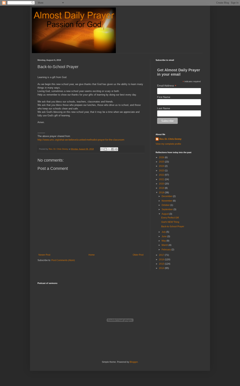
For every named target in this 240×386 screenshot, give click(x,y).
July (164, 232)
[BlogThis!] (105, 149)
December (167, 196)
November (167, 200)
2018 (162, 192)
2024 (162, 166)
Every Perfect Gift (170, 217)
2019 (162, 188)
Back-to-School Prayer (172, 226)
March (165, 245)
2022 (162, 175)
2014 (162, 268)
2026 (162, 157)
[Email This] (102, 149)
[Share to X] (109, 149)
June (164, 236)
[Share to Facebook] (113, 149)
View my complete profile (168, 144)
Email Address (166, 85)
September (167, 209)
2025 (162, 161)
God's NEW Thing (170, 222)
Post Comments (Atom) (63, 260)
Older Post (138, 255)
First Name (163, 97)
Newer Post (44, 255)
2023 (162, 170)
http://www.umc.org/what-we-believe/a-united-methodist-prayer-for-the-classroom (81, 139)
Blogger (134, 362)
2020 (162, 183)
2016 (162, 259)
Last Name (163, 108)
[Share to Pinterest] (116, 149)
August (165, 214)
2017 (162, 255)
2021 (162, 179)
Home (91, 255)
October (166, 205)
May (164, 240)
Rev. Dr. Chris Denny (170, 139)
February (166, 249)
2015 (162, 264)
